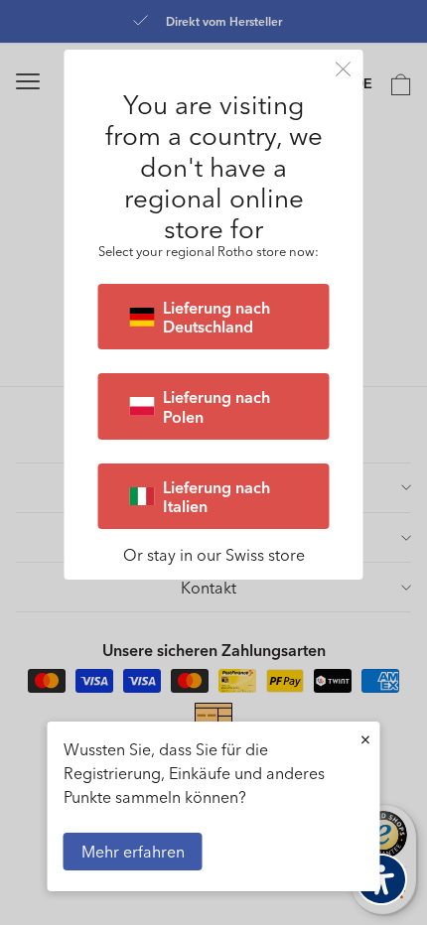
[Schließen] (343, 69)
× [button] (365, 739)
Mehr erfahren (133, 851)
